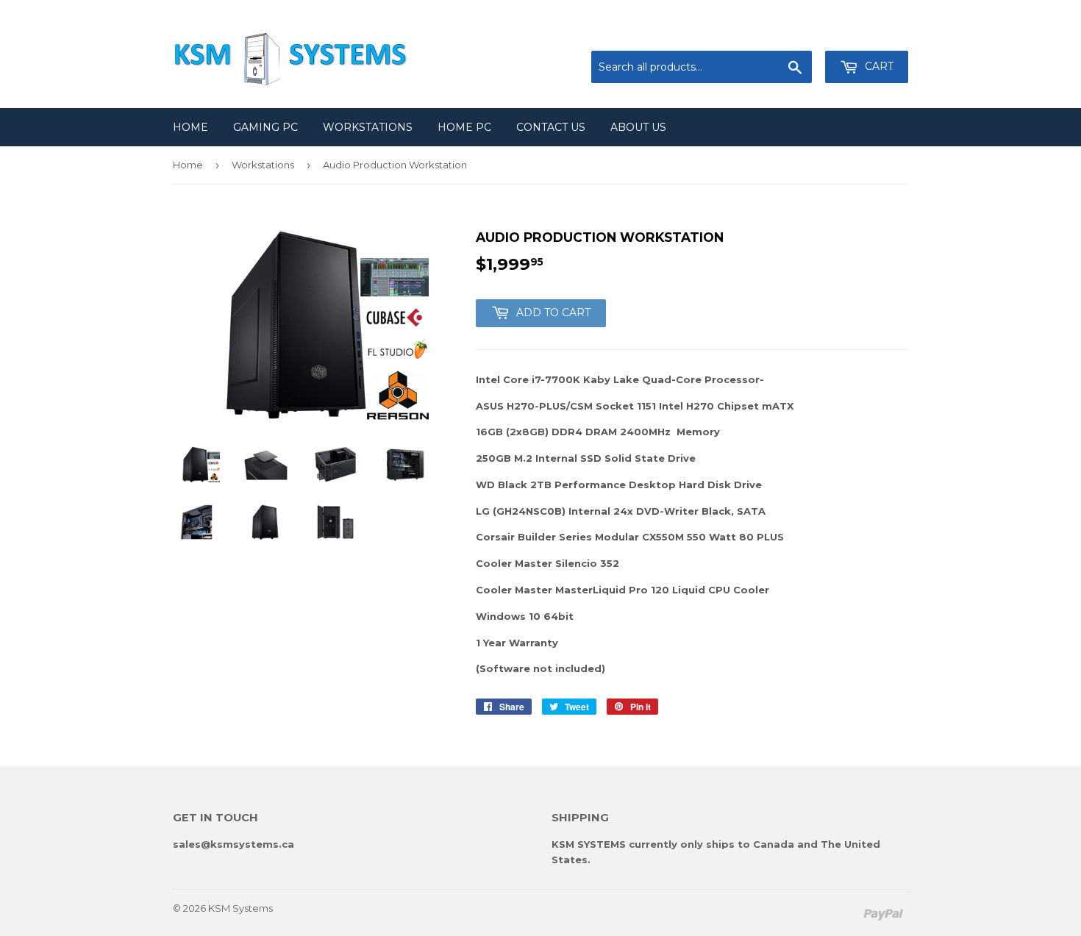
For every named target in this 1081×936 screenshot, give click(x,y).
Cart (877, 66)
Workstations (368, 127)
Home (190, 127)
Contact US (550, 127)
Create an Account (865, 33)
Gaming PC (265, 127)
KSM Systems (240, 908)
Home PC (464, 127)
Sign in (787, 33)
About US (638, 127)
